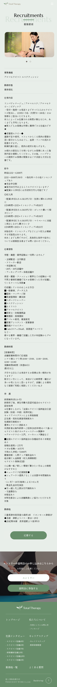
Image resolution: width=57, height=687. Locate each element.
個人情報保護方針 (12, 679)
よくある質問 (36, 667)
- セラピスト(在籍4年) (15, 641)
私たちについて (37, 619)
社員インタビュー (15, 636)
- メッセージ (34, 628)
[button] (26, 61)
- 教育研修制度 (35, 645)
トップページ (13, 619)
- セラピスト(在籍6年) (15, 645)
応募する (28, 535)
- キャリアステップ (37, 641)
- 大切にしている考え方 (39, 625)
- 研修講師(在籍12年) (14, 652)
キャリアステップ (38, 636)
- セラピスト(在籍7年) (15, 648)
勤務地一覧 (12, 667)
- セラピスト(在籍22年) (15, 656)
